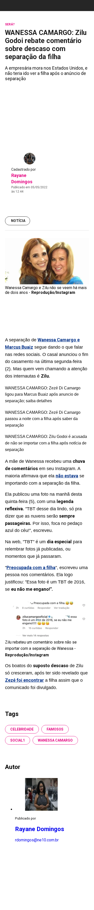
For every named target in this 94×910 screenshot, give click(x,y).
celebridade (22, 729)
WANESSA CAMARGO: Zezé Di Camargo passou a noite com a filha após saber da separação (42, 418)
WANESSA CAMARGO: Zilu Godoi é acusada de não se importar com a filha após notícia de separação (46, 442)
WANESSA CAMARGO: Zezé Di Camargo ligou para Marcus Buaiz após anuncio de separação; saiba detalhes (42, 394)
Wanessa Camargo (55, 740)
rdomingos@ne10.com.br (37, 840)
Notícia (18, 221)
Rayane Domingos (39, 829)
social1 (17, 740)
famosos (55, 729)
